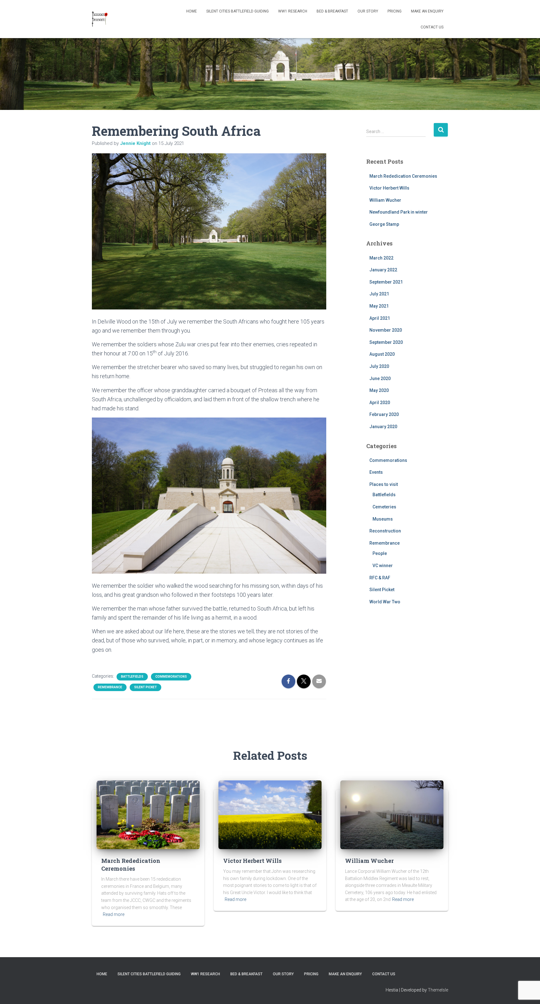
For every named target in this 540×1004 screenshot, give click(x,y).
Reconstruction (385, 530)
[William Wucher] (391, 814)
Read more (113, 914)
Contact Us (432, 27)
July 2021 (379, 293)
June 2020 (380, 378)
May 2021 (379, 306)
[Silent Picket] (99, 19)
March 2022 (381, 257)
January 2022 (383, 269)
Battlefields (132, 676)
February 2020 (384, 414)
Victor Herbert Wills (389, 187)
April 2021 (379, 318)
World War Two (384, 601)
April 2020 (379, 402)
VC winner (382, 565)
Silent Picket (145, 687)
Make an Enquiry (427, 11)
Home (191, 11)
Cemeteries (384, 506)
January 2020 (383, 426)
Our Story (368, 11)
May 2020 (379, 390)
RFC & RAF (379, 577)
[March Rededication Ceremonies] (148, 814)
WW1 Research (292, 11)
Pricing (395, 11)
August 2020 (382, 354)
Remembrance (110, 687)
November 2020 (385, 330)
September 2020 (386, 342)
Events (376, 472)
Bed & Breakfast (332, 11)
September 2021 (386, 281)
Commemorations (171, 676)
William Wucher (385, 200)
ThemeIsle (438, 989)
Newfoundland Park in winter (398, 212)
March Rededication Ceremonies (403, 176)
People (379, 553)
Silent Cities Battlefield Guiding (237, 11)
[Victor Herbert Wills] (270, 814)
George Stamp (384, 224)
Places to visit (383, 484)
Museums (382, 519)
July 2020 (379, 366)
